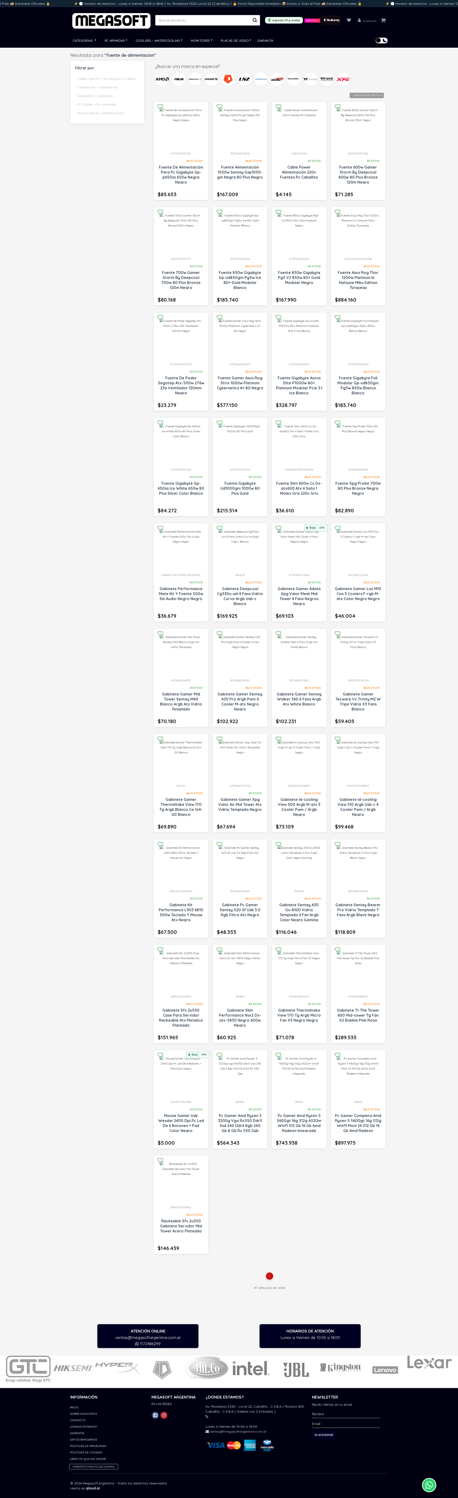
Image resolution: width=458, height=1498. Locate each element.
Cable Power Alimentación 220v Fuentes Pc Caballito (299, 172)
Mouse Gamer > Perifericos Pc (100, 113)
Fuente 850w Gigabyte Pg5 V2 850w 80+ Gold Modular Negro (299, 277)
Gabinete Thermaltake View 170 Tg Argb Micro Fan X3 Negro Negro (299, 1015)
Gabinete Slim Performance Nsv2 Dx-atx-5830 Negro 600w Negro (240, 1018)
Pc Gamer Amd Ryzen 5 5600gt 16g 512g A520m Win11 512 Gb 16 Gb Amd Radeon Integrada (299, 1123)
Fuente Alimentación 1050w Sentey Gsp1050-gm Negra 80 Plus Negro (240, 172)
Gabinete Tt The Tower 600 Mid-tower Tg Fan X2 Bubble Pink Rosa (358, 1015)
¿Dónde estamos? (83, 1426)
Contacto (78, 1420)
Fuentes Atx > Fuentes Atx (97, 87)
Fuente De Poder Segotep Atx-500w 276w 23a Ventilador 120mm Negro (181, 385)
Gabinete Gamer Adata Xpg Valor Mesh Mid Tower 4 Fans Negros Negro (299, 596)
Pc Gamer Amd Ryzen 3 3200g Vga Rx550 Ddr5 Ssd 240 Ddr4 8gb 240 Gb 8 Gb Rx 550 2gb (240, 1123)
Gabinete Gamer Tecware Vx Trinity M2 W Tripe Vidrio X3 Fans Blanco (358, 701)
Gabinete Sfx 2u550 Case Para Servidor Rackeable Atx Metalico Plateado (181, 1018)
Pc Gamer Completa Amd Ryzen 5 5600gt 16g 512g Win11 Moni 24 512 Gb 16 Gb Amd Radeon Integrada (358, 1125)
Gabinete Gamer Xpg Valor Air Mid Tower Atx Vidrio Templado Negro (240, 804)
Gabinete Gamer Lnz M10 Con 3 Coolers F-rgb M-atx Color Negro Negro (358, 593)
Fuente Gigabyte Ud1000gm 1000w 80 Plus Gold (240, 488)
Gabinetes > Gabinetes (95, 96)
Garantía (265, 40)
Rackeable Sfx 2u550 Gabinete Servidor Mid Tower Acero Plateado (181, 1226)
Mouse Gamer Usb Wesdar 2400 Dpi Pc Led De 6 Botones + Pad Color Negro (181, 1123)
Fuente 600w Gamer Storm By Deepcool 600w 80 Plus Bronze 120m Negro (358, 175)
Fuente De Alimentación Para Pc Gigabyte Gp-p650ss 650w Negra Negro (181, 175)
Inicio (74, 1407)
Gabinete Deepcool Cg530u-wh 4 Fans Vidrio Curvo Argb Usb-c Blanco (240, 596)
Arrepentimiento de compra (94, 1466)
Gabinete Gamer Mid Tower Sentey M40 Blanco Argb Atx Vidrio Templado (181, 701)
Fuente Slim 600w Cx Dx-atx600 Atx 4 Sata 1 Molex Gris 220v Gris (299, 488)
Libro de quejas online (88, 1459)
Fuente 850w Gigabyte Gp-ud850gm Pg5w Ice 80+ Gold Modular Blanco (240, 280)
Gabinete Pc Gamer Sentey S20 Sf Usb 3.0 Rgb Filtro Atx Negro (240, 909)
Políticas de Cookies (86, 1452)
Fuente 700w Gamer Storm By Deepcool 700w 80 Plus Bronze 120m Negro (181, 280)
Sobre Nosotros (83, 1414)
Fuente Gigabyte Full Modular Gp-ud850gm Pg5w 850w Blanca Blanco (358, 385)
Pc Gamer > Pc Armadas (96, 104)
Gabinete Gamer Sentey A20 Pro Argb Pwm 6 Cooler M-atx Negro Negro (240, 701)
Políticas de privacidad (88, 1446)
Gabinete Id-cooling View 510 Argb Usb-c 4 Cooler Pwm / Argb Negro (358, 807)
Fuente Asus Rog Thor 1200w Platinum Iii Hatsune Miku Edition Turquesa (358, 280)
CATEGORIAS (83, 40)
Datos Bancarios (83, 1439)
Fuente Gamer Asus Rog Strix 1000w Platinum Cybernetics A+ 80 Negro (240, 383)
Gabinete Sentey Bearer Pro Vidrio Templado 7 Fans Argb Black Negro (358, 909)
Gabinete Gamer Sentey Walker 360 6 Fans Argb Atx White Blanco (299, 699)
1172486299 (150, 1343)
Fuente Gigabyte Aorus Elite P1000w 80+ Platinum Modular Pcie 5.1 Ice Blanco (299, 385)
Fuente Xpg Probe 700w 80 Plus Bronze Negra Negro (358, 488)
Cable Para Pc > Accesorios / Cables (106, 79)
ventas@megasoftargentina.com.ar (148, 1337)
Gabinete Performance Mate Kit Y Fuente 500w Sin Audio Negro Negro (181, 593)
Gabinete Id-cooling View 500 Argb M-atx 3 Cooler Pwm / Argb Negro (299, 807)
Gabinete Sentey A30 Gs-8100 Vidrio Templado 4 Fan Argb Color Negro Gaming (299, 912)
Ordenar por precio (366, 95)
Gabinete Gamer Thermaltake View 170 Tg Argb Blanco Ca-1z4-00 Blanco (181, 807)
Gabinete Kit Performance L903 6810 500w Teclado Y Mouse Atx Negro (181, 912)
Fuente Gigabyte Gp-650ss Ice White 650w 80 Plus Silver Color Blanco (181, 488)
